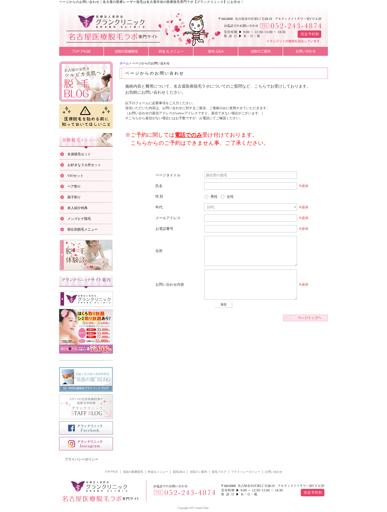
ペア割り (74, 186)
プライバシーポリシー (81, 459)
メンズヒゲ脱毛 (79, 218)
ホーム (124, 63)
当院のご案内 (198, 471)
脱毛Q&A (179, 471)
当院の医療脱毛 (133, 471)
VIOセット (75, 175)
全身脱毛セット (79, 154)
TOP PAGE (111, 471)
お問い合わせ (273, 471)
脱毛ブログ (219, 471)
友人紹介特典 (77, 208)
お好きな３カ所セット (84, 165)
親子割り (74, 197)
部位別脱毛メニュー (82, 229)
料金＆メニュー (158, 471)
